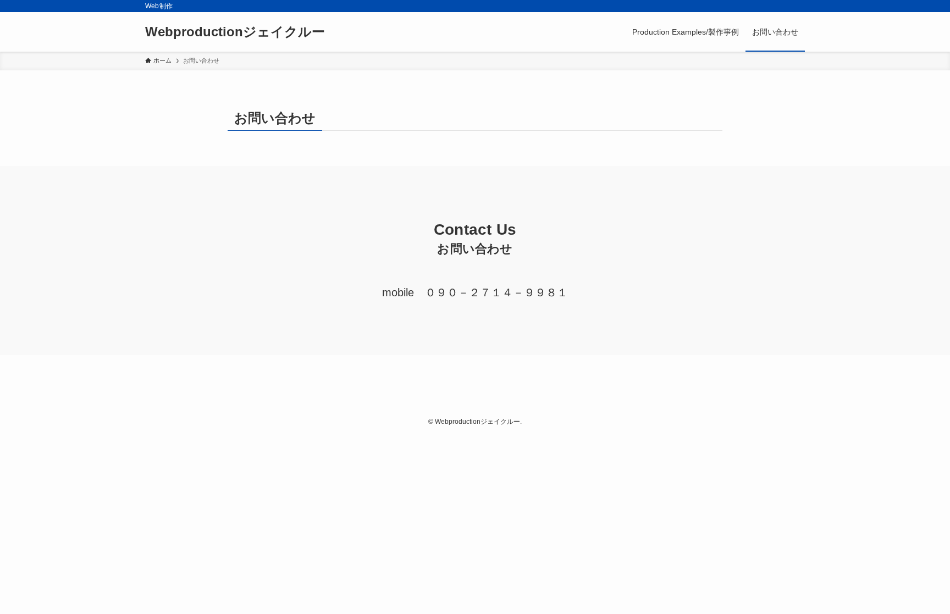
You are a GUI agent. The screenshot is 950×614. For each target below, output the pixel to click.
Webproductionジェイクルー (235, 31)
